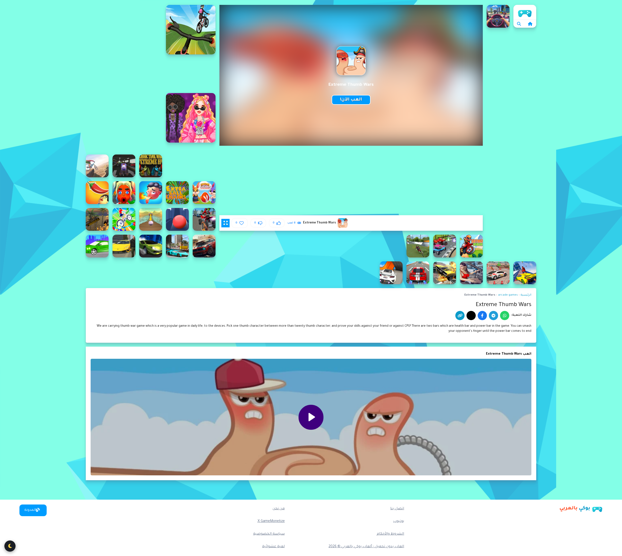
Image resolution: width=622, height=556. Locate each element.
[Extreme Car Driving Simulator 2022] (123, 246)
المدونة (30, 510)
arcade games (508, 295)
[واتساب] (504, 315)
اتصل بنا (397, 509)
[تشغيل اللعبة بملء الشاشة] (225, 223)
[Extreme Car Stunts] (417, 272)
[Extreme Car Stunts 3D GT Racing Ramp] (391, 272)
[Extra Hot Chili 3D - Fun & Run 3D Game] (123, 192)
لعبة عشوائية (273, 547)
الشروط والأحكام (390, 534)
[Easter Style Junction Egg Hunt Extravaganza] (204, 192)
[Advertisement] (123, 78)
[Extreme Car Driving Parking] (177, 246)
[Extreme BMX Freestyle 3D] (417, 246)
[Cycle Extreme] (97, 165)
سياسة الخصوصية (269, 534)
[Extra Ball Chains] (177, 192)
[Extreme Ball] (177, 219)
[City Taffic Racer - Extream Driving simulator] (498, 16)
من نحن (279, 509)
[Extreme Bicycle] (123, 219)
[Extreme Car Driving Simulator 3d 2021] (524, 272)
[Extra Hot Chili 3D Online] (97, 192)
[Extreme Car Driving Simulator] (150, 246)
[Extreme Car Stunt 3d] (444, 272)
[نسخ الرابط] (460, 315)
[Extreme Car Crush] (204, 246)
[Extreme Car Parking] (471, 272)
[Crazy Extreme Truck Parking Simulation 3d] (123, 165)
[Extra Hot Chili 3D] (150, 192)
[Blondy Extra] (191, 118)
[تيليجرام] (493, 315)
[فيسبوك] (482, 315)
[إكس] (471, 315)
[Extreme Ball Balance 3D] (150, 219)
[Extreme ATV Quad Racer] (204, 219)
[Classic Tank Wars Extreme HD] (150, 165)
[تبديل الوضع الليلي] (10, 546)
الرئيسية (524, 12)
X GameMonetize (271, 521)
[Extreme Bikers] (471, 246)
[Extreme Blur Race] (444, 246)
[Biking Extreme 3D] (191, 29)
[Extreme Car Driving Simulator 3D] (97, 246)
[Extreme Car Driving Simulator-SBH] (498, 272)
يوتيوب (398, 521)
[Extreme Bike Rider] (97, 219)
